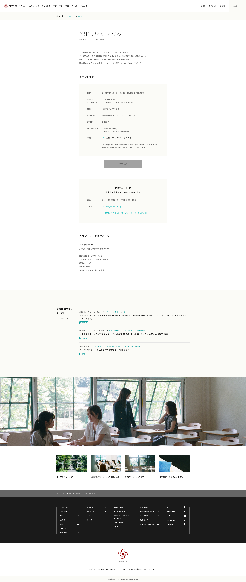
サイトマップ (153, 569)
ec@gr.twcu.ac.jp (113, 206)
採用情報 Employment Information (102, 569)
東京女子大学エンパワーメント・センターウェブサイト (126, 213)
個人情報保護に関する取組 (138, 569)
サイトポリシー (122, 569)
